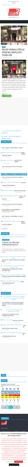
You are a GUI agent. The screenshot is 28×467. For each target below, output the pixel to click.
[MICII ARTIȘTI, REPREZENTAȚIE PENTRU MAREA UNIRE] (13, 256)
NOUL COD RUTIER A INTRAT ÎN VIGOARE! (12, 166)
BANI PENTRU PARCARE (20, 190)
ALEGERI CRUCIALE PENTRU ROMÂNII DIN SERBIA (14, 276)
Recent (14, 174)
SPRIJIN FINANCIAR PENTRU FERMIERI (10, 4)
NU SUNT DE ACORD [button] (14, 464)
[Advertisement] (14, 111)
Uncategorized (6, 239)
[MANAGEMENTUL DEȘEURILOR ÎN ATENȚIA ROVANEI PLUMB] (13, 266)
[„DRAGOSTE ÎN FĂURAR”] (7, 160)
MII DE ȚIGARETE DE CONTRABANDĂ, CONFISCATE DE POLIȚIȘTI (11, 210)
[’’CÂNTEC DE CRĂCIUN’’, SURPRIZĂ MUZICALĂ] (14, 236)
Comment (23, 174)
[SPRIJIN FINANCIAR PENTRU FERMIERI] (10, 152)
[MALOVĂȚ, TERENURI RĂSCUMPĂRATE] (11, 181)
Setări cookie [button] (9, 461)
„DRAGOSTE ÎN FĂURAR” (18, 161)
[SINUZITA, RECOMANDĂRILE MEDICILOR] (11, 332)
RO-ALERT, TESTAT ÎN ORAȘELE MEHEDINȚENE (11, 137)
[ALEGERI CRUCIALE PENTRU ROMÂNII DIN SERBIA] (13, 275)
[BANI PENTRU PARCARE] (7, 189)
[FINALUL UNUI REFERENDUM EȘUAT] (10, 281)
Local (4, 47)
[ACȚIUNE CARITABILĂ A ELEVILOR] (10, 195)
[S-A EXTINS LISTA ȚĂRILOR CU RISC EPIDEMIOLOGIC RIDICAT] (14, 309)
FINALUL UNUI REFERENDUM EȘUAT (13, 282)
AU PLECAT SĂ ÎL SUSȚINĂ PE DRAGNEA (11, 132)
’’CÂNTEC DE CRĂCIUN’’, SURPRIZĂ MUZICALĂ (11, 243)
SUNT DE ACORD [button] (18, 461)
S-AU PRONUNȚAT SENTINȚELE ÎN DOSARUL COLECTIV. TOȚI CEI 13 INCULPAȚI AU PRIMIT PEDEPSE (13, 304)
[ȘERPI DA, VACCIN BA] (7, 320)
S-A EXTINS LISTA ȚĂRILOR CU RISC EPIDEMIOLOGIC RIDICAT (10, 315)
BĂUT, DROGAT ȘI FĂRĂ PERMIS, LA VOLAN (12, 147)
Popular (6, 174)
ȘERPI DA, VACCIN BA (18, 320)
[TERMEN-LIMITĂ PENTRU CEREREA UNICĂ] (12, 325)
